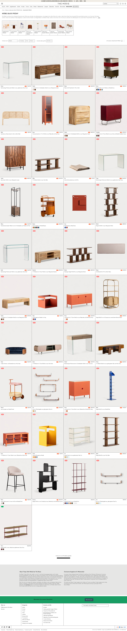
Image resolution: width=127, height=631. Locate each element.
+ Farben (75, 503)
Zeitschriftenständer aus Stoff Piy (71, 180)
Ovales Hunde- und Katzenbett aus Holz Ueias (10, 363)
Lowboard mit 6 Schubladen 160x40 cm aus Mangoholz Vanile (45, 88)
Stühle (18, 6)
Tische (27, 6)
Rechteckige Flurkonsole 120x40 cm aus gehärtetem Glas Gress (14, 88)
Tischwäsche (25, 618)
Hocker (23, 6)
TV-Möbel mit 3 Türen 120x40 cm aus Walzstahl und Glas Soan (14, 455)
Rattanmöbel (25, 616)
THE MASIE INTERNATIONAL (90, 605)
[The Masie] (63, 3)
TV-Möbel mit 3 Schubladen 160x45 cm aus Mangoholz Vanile (14, 317)
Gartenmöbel (25, 621)
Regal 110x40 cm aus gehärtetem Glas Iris (73, 455)
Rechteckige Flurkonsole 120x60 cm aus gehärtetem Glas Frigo (109, 180)
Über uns (3, 605)
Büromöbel (62, 6)
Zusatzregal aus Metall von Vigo (39, 317)
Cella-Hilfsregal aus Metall (38, 455)
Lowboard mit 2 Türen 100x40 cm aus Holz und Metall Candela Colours (111, 134)
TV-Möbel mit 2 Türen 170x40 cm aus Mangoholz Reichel (44, 271)
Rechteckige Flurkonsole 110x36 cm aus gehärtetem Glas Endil (14, 271)
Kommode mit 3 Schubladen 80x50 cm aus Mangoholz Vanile (77, 134)
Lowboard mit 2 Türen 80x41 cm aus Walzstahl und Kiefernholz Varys (78, 409)
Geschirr (57, 6)
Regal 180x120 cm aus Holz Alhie (103, 455)
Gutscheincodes (46, 622)
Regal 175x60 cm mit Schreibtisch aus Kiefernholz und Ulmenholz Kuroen (48, 501)
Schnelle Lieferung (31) (41, 40)
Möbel (35, 6)
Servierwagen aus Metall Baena (39, 225)
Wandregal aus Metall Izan (70, 225)
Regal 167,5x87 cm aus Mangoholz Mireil (104, 225)
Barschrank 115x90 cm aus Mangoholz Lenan (10, 180)
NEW (7, 6)
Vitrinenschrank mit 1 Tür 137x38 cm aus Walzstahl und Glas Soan (46, 134)
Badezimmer (40, 6)
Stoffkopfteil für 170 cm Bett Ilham (103, 271)
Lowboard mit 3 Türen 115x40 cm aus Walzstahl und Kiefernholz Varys (78, 317)
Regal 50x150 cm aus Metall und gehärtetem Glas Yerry (12, 547)
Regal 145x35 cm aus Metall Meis (103, 409)
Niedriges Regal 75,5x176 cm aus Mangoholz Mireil (75, 271)
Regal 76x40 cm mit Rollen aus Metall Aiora (105, 88)
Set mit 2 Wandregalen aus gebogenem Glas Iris (106, 501)
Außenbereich (13, 6)
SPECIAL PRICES (26, 619)
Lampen (46, 6)
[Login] (125, 4)
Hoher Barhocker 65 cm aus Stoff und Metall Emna (11, 501)
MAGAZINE (69, 6)
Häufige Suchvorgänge (27, 623)
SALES (3, 6)
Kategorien (24, 605)
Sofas (31, 6)
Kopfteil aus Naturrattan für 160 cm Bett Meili (10, 134)
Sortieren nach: (5, 40)
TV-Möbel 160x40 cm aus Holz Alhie (40, 180)
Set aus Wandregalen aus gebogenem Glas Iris (42, 409)
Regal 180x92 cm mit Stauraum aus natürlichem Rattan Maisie (109, 317)
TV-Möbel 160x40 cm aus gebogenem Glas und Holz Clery (108, 363)
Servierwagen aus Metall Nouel (7, 409)
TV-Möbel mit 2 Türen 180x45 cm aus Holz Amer (43, 363)
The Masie (27, 584)
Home (3, 10)
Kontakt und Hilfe (47, 605)
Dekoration (51, 6)
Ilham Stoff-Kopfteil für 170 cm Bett (72, 88)
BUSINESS (75, 6)
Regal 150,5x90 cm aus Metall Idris (71, 501)
